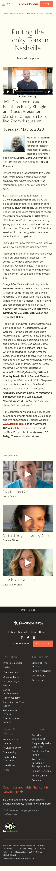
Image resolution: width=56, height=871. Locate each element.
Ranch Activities (41, 671)
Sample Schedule (42, 771)
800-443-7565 (21, 643)
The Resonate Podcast (11, 720)
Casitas (7, 667)
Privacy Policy (26, 848)
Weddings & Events (10, 712)
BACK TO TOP (28, 609)
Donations (9, 765)
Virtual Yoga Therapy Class (27, 536)
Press (6, 770)
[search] (8, 4)
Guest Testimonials (10, 692)
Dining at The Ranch (40, 665)
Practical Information (39, 737)
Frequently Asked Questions (42, 745)
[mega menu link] (3, 4)
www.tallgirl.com (13, 424)
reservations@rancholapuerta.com (19, 858)
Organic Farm (11, 677)
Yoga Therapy (15, 492)
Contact (36, 780)
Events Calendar (12, 663)
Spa (34, 632)
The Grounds (11, 672)
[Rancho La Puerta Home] (28, 4)
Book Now (43, 643)
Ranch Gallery (11, 698)
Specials (23, 632)
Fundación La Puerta (11, 741)
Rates (11, 632)
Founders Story (12, 748)
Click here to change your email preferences (21, 812)
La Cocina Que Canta (11, 683)
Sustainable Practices (10, 759)
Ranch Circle (39, 776)
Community (9, 752)
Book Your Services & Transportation (41, 763)
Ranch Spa (38, 680)
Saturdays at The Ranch (13, 704)
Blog (42, 632)
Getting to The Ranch (41, 753)
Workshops (38, 676)
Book (46, 4)
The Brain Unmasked (21, 580)
